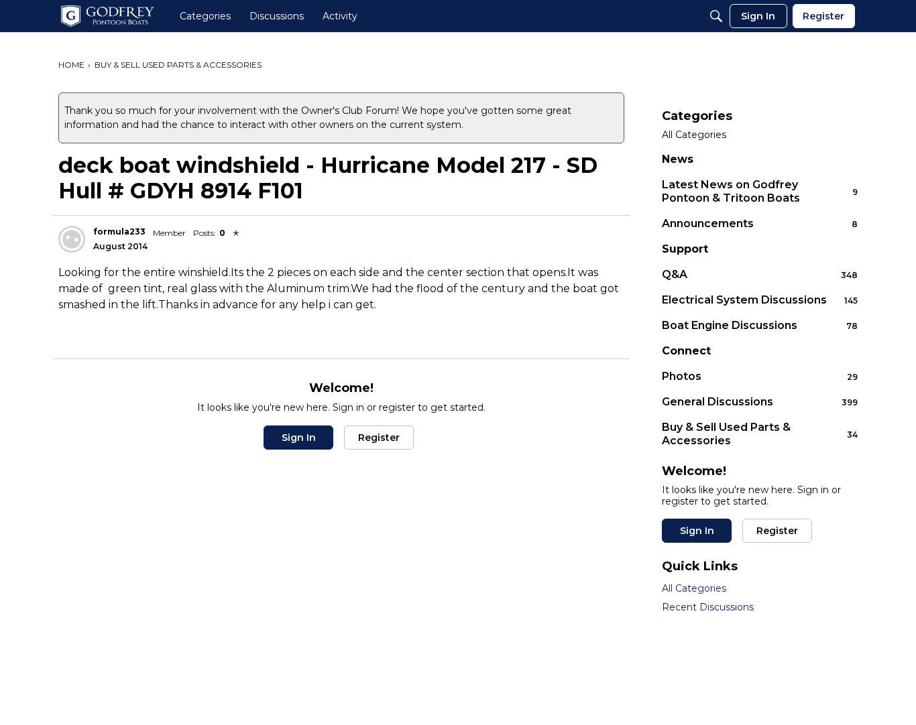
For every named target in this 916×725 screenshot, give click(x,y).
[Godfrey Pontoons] (107, 16)
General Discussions (760, 401)
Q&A (760, 274)
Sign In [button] (299, 438)
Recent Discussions (708, 607)
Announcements (760, 223)
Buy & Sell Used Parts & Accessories (760, 434)
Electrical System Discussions (760, 299)
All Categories (694, 135)
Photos (760, 376)
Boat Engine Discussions (760, 325)
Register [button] (379, 438)
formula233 (119, 231)
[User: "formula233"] (71, 239)
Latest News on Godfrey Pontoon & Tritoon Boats (760, 191)
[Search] (716, 16)
